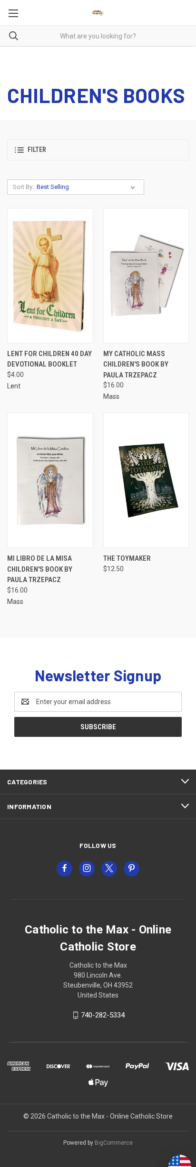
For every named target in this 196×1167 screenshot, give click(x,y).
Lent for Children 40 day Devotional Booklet (49, 359)
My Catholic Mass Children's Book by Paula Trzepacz (135, 364)
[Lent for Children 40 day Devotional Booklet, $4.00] (50, 275)
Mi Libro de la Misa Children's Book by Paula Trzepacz (39, 569)
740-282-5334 (103, 1015)
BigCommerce (114, 1142)
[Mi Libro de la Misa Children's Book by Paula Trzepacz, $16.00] (50, 480)
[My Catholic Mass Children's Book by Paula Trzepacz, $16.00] (146, 275)
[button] (98, 149)
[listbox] (87, 187)
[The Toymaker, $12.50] (146, 480)
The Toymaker (127, 558)
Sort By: (23, 186)
